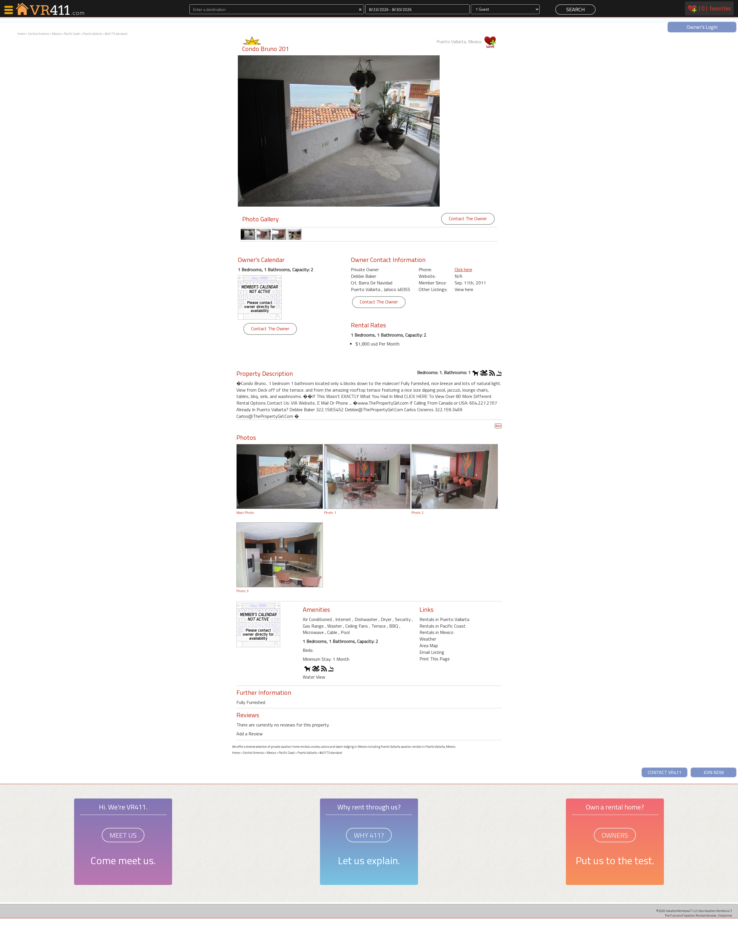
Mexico (56, 33)
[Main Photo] (279, 476)
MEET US (123, 835)
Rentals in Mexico (436, 632)
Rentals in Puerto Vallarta (444, 619)
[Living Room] (367, 476)
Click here (463, 269)
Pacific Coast (72, 33)
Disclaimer (725, 915)
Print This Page (434, 658)
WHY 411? (369, 835)
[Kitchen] (279, 554)
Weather (427, 638)
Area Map (428, 645)
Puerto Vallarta (92, 33)
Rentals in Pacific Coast (442, 625)
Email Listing (431, 652)
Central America (38, 33)
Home (21, 33)
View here (464, 289)
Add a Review (249, 733)
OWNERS (615, 835)
